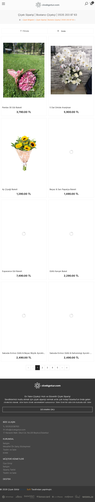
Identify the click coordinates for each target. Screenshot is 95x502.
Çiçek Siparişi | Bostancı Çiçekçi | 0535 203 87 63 (55, 20)
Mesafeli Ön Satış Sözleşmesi (16, 446)
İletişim (6, 443)
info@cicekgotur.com (15, 429)
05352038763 (12, 426)
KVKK (5, 453)
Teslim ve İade (9, 449)
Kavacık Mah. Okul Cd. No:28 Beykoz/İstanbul (26, 432)
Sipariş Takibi (9, 469)
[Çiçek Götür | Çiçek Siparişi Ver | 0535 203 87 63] (47, 5)
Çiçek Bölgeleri (28, 20)
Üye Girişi (7, 463)
